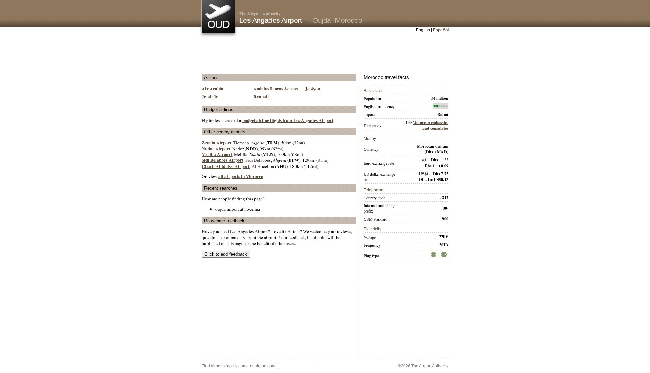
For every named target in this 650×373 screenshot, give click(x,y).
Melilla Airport (217, 154)
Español (441, 30)
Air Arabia (212, 88)
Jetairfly (210, 96)
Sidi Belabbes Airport (222, 160)
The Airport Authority (260, 13)
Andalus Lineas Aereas (275, 88)
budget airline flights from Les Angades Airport (287, 120)
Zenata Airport (216, 142)
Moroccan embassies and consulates (430, 125)
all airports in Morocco (240, 176)
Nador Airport (216, 148)
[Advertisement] (325, 54)
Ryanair (261, 96)
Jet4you (312, 88)
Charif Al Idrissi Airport (226, 166)
